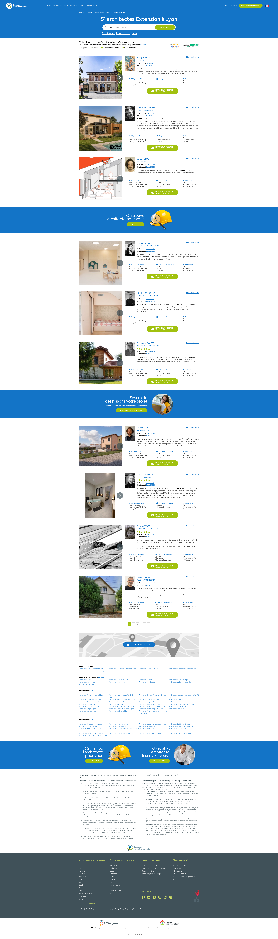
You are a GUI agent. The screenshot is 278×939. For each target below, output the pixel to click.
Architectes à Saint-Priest (87, 682)
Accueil (82, 13)
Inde (112, 876)
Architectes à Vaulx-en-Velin (118, 682)
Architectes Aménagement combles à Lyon (93, 735)
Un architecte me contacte (57, 5)
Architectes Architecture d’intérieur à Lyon (92, 733)
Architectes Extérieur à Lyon (88, 711)
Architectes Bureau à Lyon (177, 706)
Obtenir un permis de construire (154, 868)
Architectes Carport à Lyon (178, 702)
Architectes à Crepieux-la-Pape (149, 669)
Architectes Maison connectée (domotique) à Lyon (184, 696)
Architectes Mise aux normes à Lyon (181, 726)
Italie (112, 882)
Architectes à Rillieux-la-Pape (178, 680)
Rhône (108, 13)
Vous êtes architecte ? (250, 5)
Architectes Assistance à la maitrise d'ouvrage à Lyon (124, 730)
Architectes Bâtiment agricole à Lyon (151, 709)
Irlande (112, 879)
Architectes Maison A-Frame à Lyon (120, 702)
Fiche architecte (192, 57)
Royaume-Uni (115, 891)
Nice (80, 879)
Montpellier (83, 899)
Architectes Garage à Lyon (117, 704)
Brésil (112, 871)
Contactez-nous (91, 5)
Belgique (113, 868)
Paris (80, 865)
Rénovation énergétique (151, 871)
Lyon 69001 (150, 299)
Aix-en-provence (85, 893)
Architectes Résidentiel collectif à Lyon (181, 704)
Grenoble (82, 896)
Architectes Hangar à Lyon (87, 709)
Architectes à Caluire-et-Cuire (119, 680)
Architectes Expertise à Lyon (118, 726)
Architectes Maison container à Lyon (91, 702)
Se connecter (231, 5)
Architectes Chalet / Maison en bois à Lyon (153, 695)
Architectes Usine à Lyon (177, 709)
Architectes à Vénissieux (147, 682)
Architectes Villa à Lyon (176, 700)
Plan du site (177, 871)
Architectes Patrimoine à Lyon (119, 711)
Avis (81, 5)
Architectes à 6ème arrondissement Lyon (122, 669)
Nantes (81, 882)
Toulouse (82, 874)
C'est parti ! (159, 761)
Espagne (113, 874)
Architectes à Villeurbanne (87, 684)
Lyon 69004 (150, 249)
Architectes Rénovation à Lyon (119, 724)
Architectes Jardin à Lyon (177, 729)
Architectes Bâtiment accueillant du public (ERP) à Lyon (153, 712)
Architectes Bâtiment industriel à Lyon (121, 709)
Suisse (112, 893)
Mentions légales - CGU (182, 874)
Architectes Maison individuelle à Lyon (91, 695)
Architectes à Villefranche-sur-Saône (181, 682)
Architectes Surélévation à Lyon (179, 724)
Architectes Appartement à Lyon (150, 704)
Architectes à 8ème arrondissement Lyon (182, 669)
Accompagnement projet (151, 874)
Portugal (113, 888)
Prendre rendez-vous (131, 410)
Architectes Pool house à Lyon (88, 704)
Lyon (93, 691)
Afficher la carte (141, 645)
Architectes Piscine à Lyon (147, 729)
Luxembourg (115, 885)
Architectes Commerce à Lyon (89, 706)
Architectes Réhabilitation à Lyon (180, 733)
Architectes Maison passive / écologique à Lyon (122, 696)
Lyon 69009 (150, 165)
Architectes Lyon (119, 13)
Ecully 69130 (150, 63)
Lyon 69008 (150, 433)
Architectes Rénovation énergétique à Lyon (153, 724)
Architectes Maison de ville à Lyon (90, 700)
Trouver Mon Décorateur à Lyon (159, 928)
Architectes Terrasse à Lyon (148, 726)
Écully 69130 (150, 351)
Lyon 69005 (150, 113)
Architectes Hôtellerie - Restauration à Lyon (123, 706)
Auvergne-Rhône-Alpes (95, 13)
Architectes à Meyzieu (146, 680)
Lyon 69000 (150, 65)
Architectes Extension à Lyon (88, 726)
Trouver (135, 224)
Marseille (82, 871)
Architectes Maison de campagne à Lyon (122, 700)
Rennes (81, 888)
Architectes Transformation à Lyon (90, 729)
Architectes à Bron (85, 680)
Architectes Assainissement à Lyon (150, 733)
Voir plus (134, 33)
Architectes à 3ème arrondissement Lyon (92, 669)
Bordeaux (82, 876)
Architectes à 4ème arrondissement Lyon (92, 671)
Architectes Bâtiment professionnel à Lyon (153, 706)
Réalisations (74, 5)
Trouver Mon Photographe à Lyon (97, 928)
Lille (80, 891)
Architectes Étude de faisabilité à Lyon (121, 733)
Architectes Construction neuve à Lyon (91, 724)
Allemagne (114, 865)
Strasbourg (83, 885)
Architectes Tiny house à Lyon (149, 700)
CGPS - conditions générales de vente (185, 877)
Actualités (177, 868)
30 (145, 624)
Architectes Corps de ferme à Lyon (150, 702)
